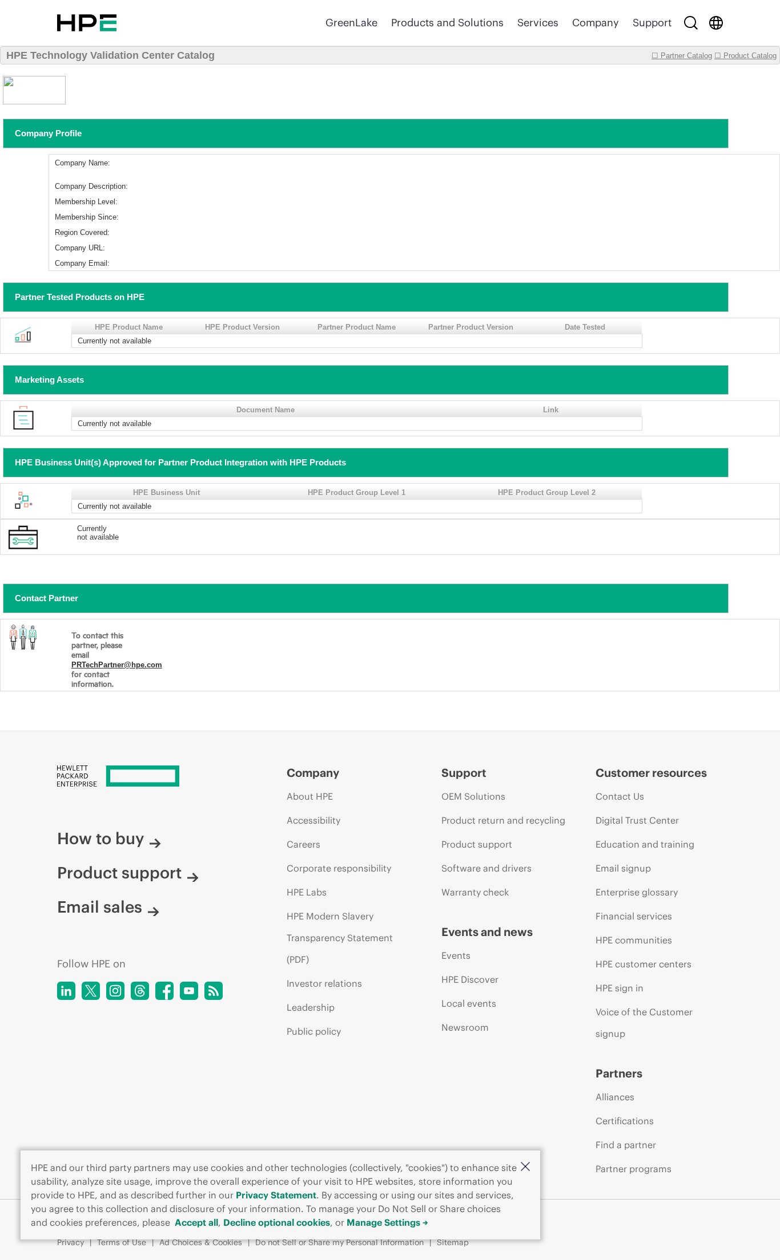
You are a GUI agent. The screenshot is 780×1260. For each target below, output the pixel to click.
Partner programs (634, 1168)
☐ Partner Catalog (682, 55)
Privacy (70, 1242)
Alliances (615, 1097)
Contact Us (620, 796)
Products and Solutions (447, 22)
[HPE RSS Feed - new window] (213, 991)
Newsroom (465, 1027)
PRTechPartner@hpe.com (116, 665)
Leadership (311, 1007)
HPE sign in (620, 988)
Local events (468, 1003)
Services (537, 22)
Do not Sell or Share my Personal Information (339, 1242)
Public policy (314, 1031)
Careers (303, 844)
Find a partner (626, 1144)
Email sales (99, 907)
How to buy (100, 838)
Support (652, 22)
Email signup (623, 868)
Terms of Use (121, 1242)
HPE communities (634, 940)
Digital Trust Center (637, 820)
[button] (525, 1167)
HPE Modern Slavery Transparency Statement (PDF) (340, 937)
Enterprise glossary (637, 892)
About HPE (310, 796)
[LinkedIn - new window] (66, 991)
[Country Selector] (716, 22)
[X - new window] (91, 991)
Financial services (634, 916)
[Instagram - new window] (115, 991)
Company (595, 22)
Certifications (625, 1121)
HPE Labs (307, 892)
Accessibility (313, 820)
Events (456, 955)
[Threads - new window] (140, 991)
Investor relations (324, 983)
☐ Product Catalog (745, 55)
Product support (119, 872)
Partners (619, 1073)
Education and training (645, 844)
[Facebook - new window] (164, 991)
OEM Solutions (473, 796)
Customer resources (651, 772)
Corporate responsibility (339, 868)
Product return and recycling (503, 820)
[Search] (691, 22)
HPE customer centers (643, 964)
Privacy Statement (276, 1195)
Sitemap (453, 1242)
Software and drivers (486, 868)
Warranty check (475, 892)
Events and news (487, 932)
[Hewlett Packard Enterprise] (86, 22)
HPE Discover (469, 979)
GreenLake (351, 22)
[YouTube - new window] (189, 991)
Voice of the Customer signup (644, 1022)
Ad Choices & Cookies (200, 1242)
